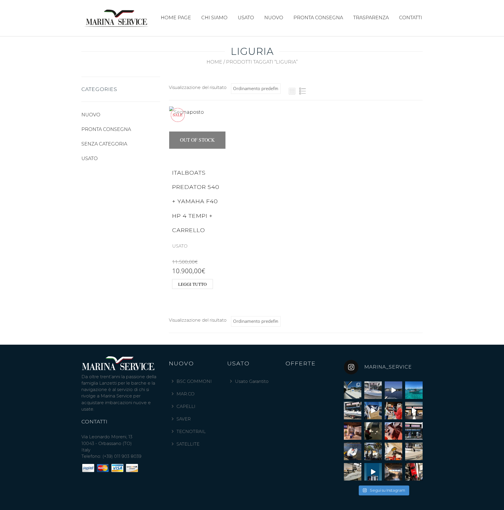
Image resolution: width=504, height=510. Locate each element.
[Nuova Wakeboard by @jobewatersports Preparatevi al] (414, 472)
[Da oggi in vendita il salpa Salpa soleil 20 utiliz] (414, 390)
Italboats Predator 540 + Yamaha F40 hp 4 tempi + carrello (195, 201)
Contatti (410, 17)
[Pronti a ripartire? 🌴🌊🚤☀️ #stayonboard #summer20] (373, 451)
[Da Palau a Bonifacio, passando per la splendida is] (393, 390)
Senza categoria (104, 144)
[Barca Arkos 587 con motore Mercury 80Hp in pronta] (352, 390)
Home (214, 62)
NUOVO (273, 17)
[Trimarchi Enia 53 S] (414, 451)
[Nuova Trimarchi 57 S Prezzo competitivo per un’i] (352, 472)
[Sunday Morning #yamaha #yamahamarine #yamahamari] (393, 431)
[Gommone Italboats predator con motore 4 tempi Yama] (352, 410)
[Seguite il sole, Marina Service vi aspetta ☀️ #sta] (414, 431)
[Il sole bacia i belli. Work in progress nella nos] (393, 472)
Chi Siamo (214, 17)
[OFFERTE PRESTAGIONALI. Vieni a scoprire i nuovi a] (373, 410)
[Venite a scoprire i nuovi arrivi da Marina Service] (373, 431)
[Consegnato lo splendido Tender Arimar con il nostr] (352, 451)
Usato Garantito (252, 381)
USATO (246, 17)
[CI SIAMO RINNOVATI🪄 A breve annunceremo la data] (352, 431)
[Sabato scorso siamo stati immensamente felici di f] (393, 410)
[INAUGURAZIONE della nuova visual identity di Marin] (414, 410)
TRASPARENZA (371, 17)
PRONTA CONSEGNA (318, 17)
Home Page (176, 17)
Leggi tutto (192, 284)
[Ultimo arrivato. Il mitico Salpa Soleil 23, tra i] (373, 390)
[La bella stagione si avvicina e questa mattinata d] (393, 451)
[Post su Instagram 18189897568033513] (373, 472)
